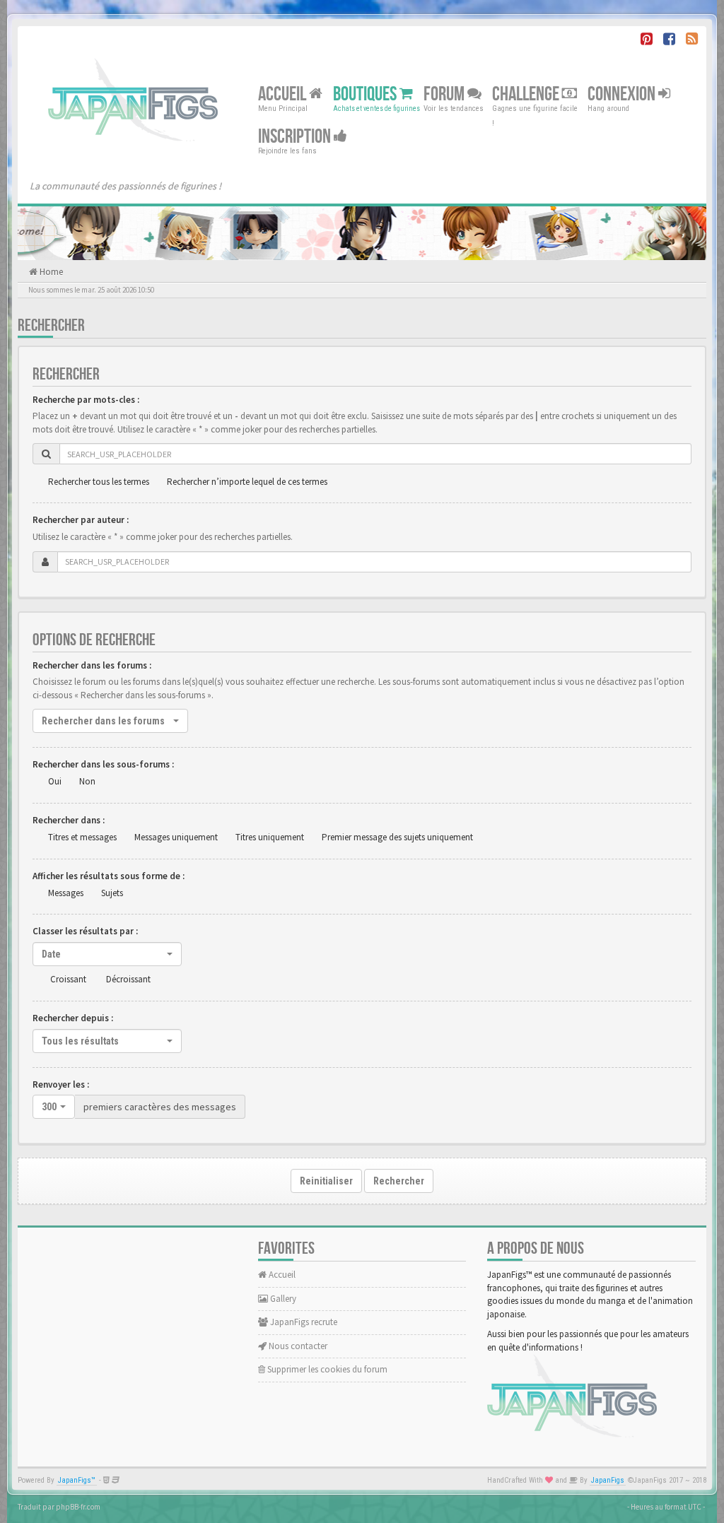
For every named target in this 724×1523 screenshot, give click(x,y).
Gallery (282, 1299)
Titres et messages (82, 837)
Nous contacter (297, 1346)
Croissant (68, 979)
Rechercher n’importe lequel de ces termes (247, 482)
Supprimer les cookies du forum (326, 1369)
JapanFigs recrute (302, 1322)
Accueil (283, 94)
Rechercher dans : (69, 820)
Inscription (296, 136)
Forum (445, 94)
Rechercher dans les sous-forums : (103, 764)
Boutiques (366, 94)
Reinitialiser (326, 1181)
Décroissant (128, 979)
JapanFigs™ (76, 1480)
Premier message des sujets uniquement (397, 837)
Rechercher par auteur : (81, 520)
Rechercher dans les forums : (92, 665)
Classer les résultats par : (85, 931)
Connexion (623, 94)
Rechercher (398, 1181)
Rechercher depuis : (73, 1018)
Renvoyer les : (61, 1084)
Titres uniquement (269, 837)
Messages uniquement (176, 837)
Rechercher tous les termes (98, 482)
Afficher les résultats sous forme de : (109, 876)
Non (87, 781)
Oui (55, 781)
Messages (65, 893)
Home (50, 272)
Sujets (112, 893)
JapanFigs (607, 1480)
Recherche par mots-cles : (86, 400)
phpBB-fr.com (78, 1507)
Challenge (527, 94)
